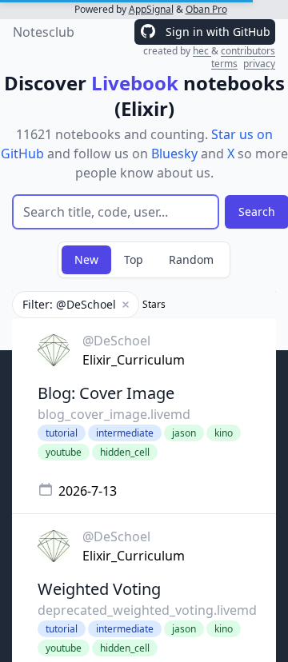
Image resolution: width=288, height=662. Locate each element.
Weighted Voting (99, 589)
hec (202, 51)
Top (133, 259)
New (86, 259)
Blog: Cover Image (106, 393)
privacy (259, 63)
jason (184, 433)
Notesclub (43, 32)
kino (223, 433)
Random (191, 259)
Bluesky (174, 153)
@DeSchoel (116, 340)
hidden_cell (125, 452)
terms (224, 63)
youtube (64, 452)
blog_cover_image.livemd (114, 414)
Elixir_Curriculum (133, 360)
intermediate (125, 433)
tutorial (62, 433)
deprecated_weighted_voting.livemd (147, 610)
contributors (248, 51)
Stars (154, 304)
